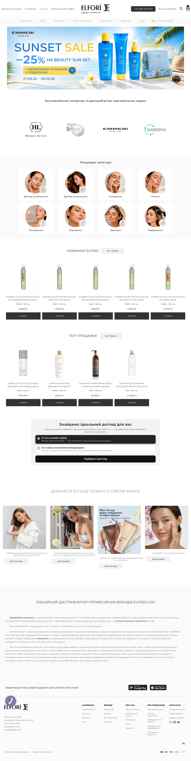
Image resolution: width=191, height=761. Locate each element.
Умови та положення (42, 752)
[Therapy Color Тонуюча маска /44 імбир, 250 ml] (167, 290)
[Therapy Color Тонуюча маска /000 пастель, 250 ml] (59, 290)
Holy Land (108, 709)
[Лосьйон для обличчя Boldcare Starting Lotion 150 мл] (131, 376)
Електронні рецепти (152, 733)
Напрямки (106, 21)
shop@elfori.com (12, 726)
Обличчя (25, 21)
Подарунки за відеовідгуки (154, 727)
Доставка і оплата (155, 709)
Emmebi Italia (110, 718)
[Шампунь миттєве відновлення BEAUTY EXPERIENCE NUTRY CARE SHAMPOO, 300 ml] (59, 376)
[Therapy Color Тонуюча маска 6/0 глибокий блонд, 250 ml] (23, 290)
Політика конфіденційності (17, 752)
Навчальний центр (11, 9)
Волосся (59, 21)
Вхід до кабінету (167, 9)
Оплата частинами (152, 714)
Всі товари (112, 251)
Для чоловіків (82, 21)
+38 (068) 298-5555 (143, 9)
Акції (142, 21)
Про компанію (132, 709)
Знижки (44, 9)
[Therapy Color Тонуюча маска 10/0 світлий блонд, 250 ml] (95, 290)
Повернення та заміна (154, 721)
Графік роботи (176, 713)
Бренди (126, 21)
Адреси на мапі (176, 718)
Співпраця (30, 9)
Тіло (42, 21)
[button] (11, 58)
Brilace (107, 713)
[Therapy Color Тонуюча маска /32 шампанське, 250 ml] (131, 290)
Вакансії (130, 728)
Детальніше (16, 561)
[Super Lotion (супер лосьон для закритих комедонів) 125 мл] (23, 376)
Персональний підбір (63, 9)
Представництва (177, 709)
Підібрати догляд (95, 458)
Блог (128, 724)
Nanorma (108, 722)
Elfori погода (164, 21)
